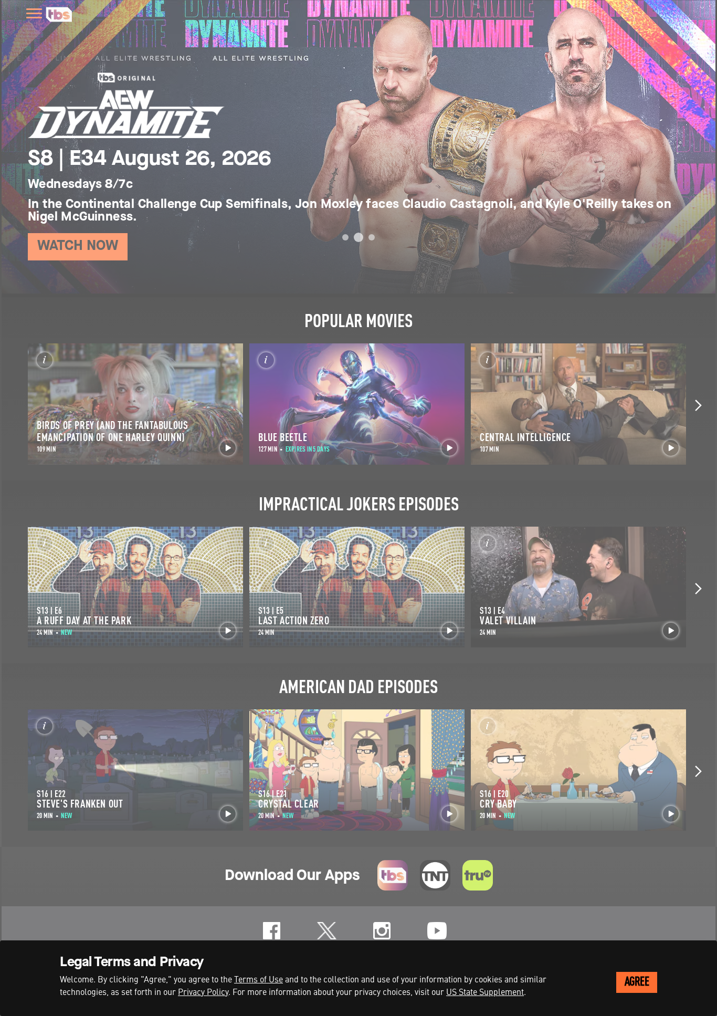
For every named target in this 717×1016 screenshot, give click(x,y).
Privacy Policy (203, 993)
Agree (637, 982)
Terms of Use (258, 980)
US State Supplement (485, 993)
